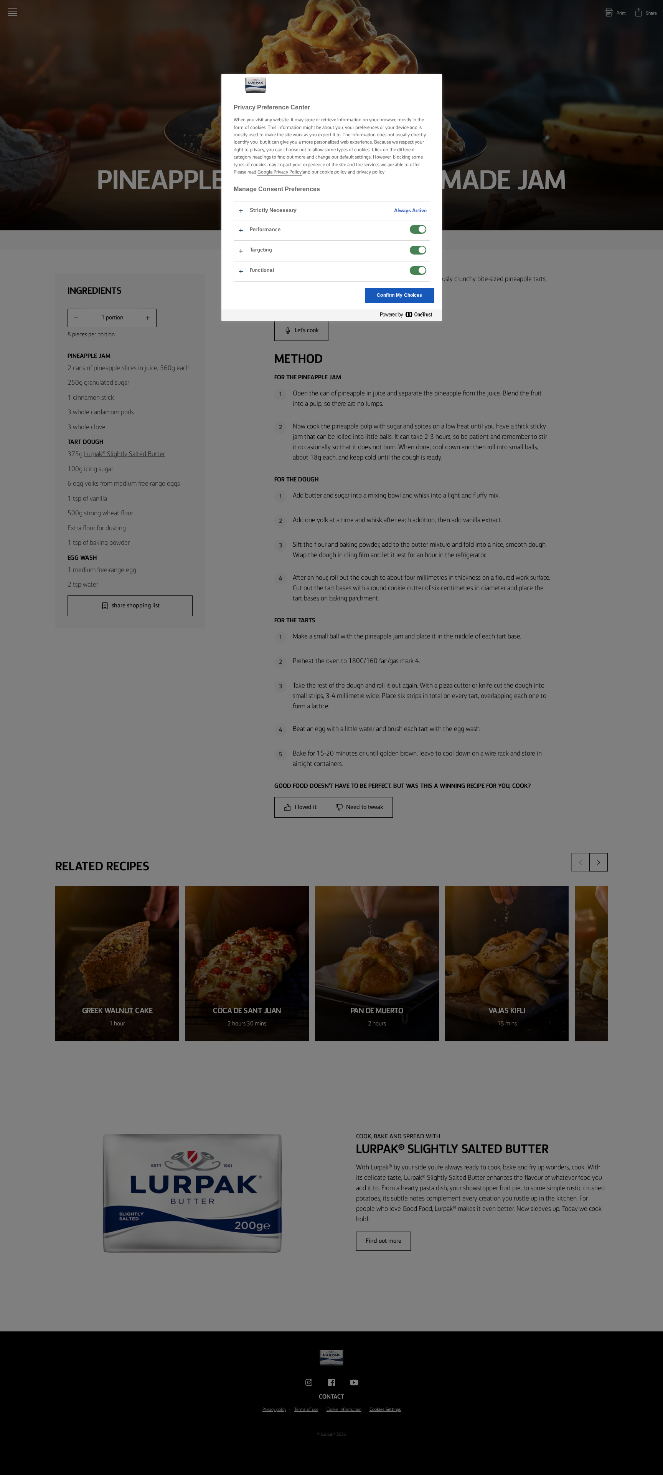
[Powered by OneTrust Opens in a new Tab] (409, 315)
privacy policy (370, 172)
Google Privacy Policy (279, 172)
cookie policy (333, 172)
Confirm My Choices (399, 295)
